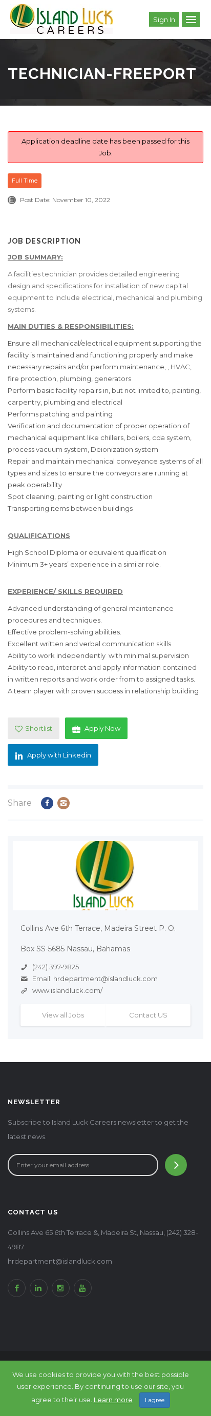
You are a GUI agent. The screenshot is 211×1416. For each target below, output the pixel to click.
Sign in (164, 19)
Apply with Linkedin (59, 755)
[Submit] (176, 1165)
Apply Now (102, 728)
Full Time (24, 180)
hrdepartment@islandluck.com (105, 978)
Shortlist (38, 728)
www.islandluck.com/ (67, 990)
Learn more (113, 1399)
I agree (154, 1400)
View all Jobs (63, 1015)
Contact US (148, 1015)
